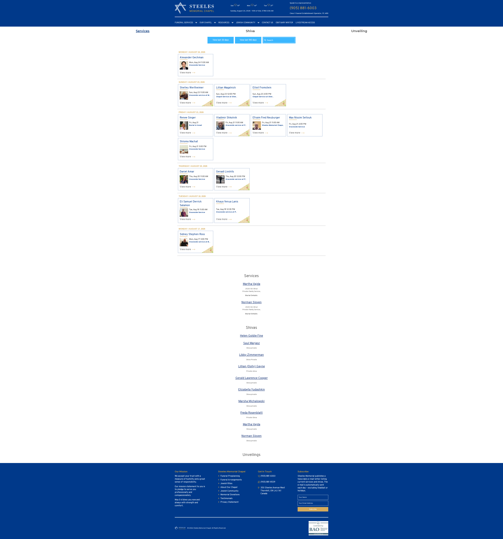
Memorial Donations (230, 494)
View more (185, 72)
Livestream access (305, 22)
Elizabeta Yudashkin (251, 390)
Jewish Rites (226, 483)
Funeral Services (184, 22)
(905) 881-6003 (303, 8)
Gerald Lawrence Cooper (251, 378)
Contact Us (267, 22)
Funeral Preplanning (230, 476)
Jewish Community (245, 22)
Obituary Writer (284, 22)
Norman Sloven (251, 302)
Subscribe (313, 509)
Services (142, 31)
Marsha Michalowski (251, 401)
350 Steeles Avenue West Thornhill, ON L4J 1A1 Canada (273, 490)
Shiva (250, 31)
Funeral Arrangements (231, 480)
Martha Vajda (251, 284)
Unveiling (359, 31)
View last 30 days (221, 40)
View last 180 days (248, 40)
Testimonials (226, 498)
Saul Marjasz (251, 343)
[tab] (143, 31)
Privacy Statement (229, 502)
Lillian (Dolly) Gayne (251, 366)
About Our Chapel (228, 487)
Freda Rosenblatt (251, 413)
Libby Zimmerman (251, 355)
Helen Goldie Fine (251, 336)
